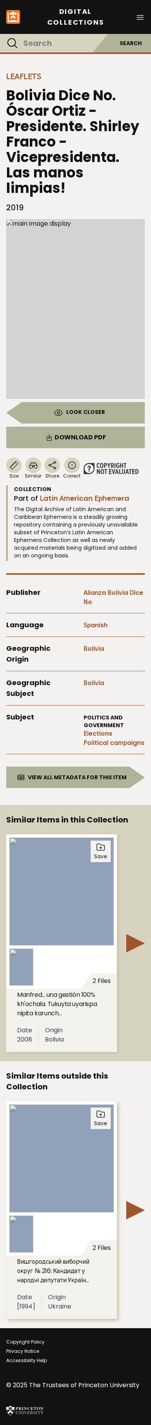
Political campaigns (114, 742)
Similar (33, 476)
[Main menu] (140, 17)
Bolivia (94, 648)
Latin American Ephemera (84, 498)
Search (131, 43)
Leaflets (23, 76)
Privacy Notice (22, 1351)
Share (52, 476)
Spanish (96, 625)
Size (14, 476)
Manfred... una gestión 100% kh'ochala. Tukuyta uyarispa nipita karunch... (57, 1004)
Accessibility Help (26, 1360)
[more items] (135, 943)
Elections (98, 733)
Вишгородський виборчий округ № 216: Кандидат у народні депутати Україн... (53, 1271)
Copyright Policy (25, 1342)
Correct (72, 476)
